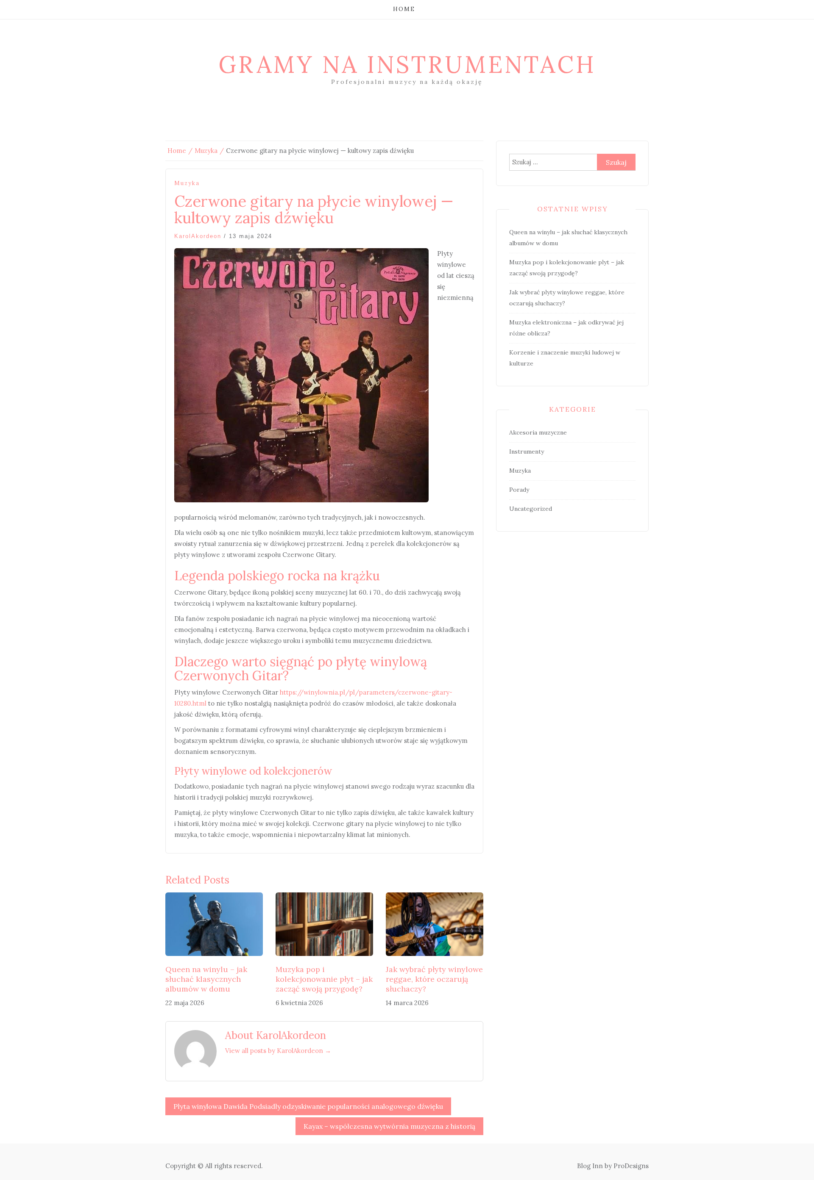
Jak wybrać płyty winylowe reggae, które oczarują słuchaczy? (434, 979)
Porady (519, 489)
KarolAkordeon (197, 236)
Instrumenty (526, 451)
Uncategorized (530, 508)
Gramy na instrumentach (407, 64)
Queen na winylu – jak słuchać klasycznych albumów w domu (206, 979)
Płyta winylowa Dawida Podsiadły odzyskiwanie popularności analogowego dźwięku (308, 1106)
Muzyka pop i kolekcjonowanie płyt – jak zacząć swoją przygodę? (324, 979)
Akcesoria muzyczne (538, 432)
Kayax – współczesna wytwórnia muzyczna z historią (389, 1126)
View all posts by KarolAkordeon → (278, 1051)
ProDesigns (631, 1166)
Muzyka (187, 183)
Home (404, 9)
